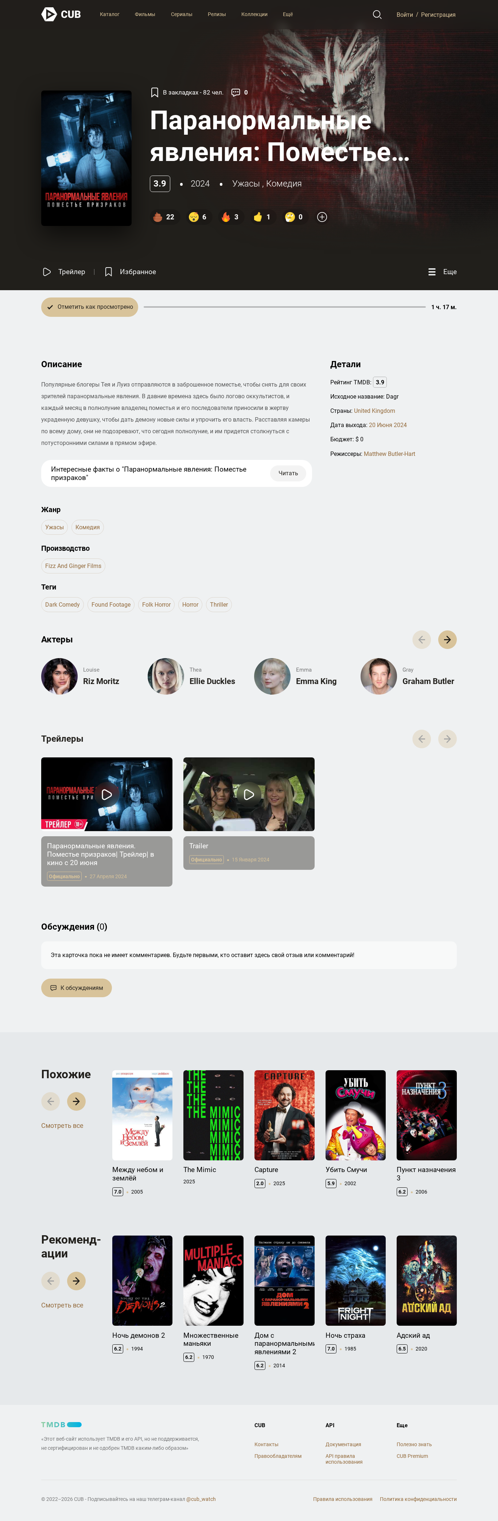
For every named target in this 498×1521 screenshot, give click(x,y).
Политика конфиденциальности (418, 1499)
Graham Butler (428, 681)
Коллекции (254, 14)
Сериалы (181, 14)
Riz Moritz (101, 681)
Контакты (266, 1444)
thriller (219, 604)
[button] (447, 639)
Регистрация (438, 14)
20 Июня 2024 (388, 425)
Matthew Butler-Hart (389, 453)
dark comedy (62, 604)
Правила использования (343, 1499)
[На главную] (61, 14)
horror (190, 604)
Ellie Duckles (212, 681)
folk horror (156, 604)
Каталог (110, 14)
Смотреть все (62, 1125)
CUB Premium (412, 1456)
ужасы (246, 183)
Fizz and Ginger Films (73, 565)
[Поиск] (377, 15)
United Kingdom (374, 410)
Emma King (316, 681)
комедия (284, 183)
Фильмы (145, 14)
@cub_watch (201, 1499)
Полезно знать (414, 1444)
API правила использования (344, 1459)
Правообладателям (277, 1456)
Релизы (217, 14)
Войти (405, 14)
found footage (111, 604)
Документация (343, 1444)
